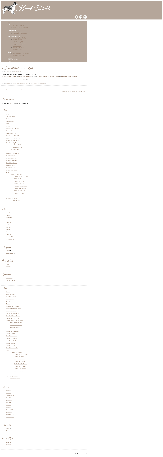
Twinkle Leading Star (11, 158)
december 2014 (9, 237)
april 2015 (8, 227)
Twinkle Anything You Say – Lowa (49, 76)
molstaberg (24, 83)
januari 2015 (9, 234)
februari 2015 (9, 232)
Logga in (8, 264)
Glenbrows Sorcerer (17, 39)
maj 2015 (8, 225)
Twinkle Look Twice (15, 149)
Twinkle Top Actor (17, 32)
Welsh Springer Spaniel (14, 36)
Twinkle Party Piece (15, 200)
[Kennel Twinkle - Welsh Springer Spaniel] (26, 13)
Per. (28, 80)
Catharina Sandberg (17, 71)
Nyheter (8, 83)
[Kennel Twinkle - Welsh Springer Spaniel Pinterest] (80, 17)
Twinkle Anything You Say (19, 38)
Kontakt (10, 61)
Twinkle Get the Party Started (21, 176)
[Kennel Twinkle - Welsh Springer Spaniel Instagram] (85, 17)
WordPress (8, 266)
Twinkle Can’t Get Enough (19, 42)
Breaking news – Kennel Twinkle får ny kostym (14, 89)
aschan (14, 83)
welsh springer (42, 83)
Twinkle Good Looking (19, 183)
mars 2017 (8, 215)
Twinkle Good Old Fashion (20, 186)
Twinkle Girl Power (18, 179)
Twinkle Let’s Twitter (18, 44)
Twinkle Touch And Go (18, 47)
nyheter (31, 83)
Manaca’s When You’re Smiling (20, 27)
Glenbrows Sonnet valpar (19, 55)
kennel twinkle (19, 83)
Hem (9, 22)
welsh (37, 83)
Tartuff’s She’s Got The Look (20, 33)
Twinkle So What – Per (25, 76)
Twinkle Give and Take (19, 181)
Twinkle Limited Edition (16, 147)
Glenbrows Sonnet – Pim (9, 76)
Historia (10, 58)
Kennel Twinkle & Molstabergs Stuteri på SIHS (73, 91)
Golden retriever (12, 30)
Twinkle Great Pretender (20, 191)
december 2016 (9, 217)
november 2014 (10, 239)
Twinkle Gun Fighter (19, 193)
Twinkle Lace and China (16, 145)
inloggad (11, 103)
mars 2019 (8, 213)
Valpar (9, 52)
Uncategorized (9, 253)
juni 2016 (8, 220)
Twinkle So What (17, 46)
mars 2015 (8, 229)
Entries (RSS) (9, 278)
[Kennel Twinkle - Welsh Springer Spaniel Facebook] (76, 17)
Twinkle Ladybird (10, 155)
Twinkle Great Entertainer (20, 188)
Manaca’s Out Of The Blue (19, 26)
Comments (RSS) (10, 280)
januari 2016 (9, 222)
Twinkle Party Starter (18, 41)
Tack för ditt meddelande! (12, 135)
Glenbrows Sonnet (17, 49)
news (28, 83)
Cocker (9, 24)
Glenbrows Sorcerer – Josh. (69, 76)
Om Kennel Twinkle (13, 59)
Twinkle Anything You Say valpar (21, 53)
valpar (34, 83)
